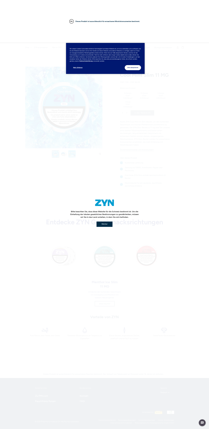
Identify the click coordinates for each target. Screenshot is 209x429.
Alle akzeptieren (132, 67)
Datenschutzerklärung (86, 61)
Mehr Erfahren (77, 67)
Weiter (104, 224)
